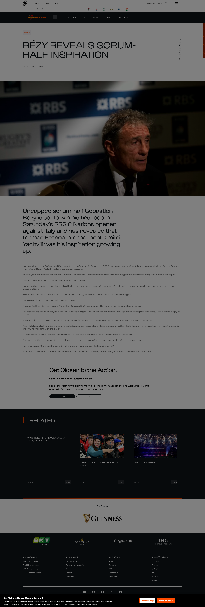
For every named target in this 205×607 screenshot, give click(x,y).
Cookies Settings (147, 600)
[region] (102, 600)
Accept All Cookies (166, 600)
